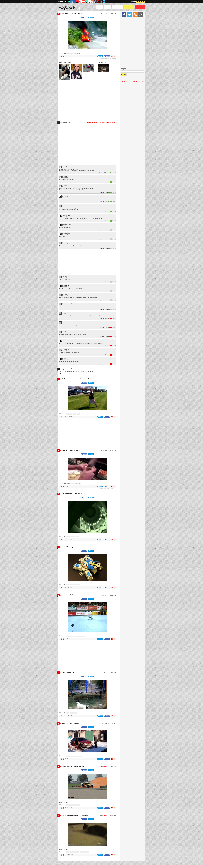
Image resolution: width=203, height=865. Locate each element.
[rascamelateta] (60, 206)
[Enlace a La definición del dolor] (88, 68)
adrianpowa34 (68, 224)
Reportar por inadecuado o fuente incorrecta (107, 58)
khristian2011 (67, 233)
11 (58, 595)
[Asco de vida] (66, 1)
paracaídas (69, 536)
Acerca (123, 81)
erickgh (66, 340)
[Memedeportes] (71, 1)
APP (143, 81)
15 (58, 723)
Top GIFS (107, 7)
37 (58, 379)
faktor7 (66, 195)
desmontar (73, 756)
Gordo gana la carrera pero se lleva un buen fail (76, 378)
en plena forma (77, 636)
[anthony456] (60, 177)
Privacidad (132, 81)
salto (77, 536)
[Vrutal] (83, 1)
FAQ (140, 81)
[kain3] (60, 277)
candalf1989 (67, 242)
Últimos (99, 7)
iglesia (74, 536)
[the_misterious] (60, 167)
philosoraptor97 (68, 331)
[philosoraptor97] (60, 332)
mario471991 (67, 215)
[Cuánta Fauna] (92, 1)
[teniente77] (60, 322)
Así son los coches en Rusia (70, 723)
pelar (80, 483)
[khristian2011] (60, 234)
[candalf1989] (60, 243)
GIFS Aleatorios (117, 7)
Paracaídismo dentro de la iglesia (72, 493)
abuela (68, 636)
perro (71, 712)
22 (58, 815)
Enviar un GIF (129, 7)
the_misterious (67, 166)
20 (58, 547)
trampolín (75, 712)
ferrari (68, 53)
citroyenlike (67, 358)
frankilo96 (67, 312)
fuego (75, 53)
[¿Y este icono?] (61, 215)
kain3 (66, 276)
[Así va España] (77, 1)
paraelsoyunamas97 (68, 303)
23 (58, 493)
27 (58, 450)
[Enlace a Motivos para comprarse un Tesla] (65, 72)
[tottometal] (60, 350)
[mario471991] (60, 216)
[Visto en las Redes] (74, 1)
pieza (71, 584)
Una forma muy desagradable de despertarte (75, 815)
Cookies (137, 81)
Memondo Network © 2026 (138, 83)
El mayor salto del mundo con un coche (74, 766)
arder (71, 53)
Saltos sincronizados (68, 672)
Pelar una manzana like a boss (71, 450)
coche (78, 53)
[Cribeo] (86, 1)
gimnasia (82, 636)
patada (77, 756)
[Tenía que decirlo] (98, 1)
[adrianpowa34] (60, 225)
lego (68, 584)
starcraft (78, 584)
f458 (66, 185)
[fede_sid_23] (60, 286)
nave (74, 584)
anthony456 (67, 176)
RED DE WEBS (61, 1)
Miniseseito (105, 766)
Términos (128, 81)
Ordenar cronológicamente (93, 122)
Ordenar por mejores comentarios (107, 122)
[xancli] (60, 295)
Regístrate (132, 1)
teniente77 (67, 321)
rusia (81, 756)
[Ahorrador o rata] (101, 1)
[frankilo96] (60, 313)
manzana (68, 483)
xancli (66, 294)
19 (58, 13)
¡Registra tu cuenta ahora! (66, 373)
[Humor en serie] (89, 1)
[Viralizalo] (104, 1)
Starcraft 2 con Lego (68, 547)
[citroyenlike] (60, 359)
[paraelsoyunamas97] (60, 304)
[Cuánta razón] (69, 1)
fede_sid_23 (67, 285)
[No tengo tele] (95, 1)
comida (76, 483)
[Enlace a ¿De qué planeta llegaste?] (76, 72)
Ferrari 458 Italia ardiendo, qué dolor (72, 13)
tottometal (67, 349)
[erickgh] (60, 341)
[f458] (60, 186)
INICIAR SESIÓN (140, 1)
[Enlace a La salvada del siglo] (104, 68)
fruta (73, 483)
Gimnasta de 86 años (68, 595)
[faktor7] (60, 196)
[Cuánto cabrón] (80, 1)
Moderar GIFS (140, 7)
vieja (72, 636)
